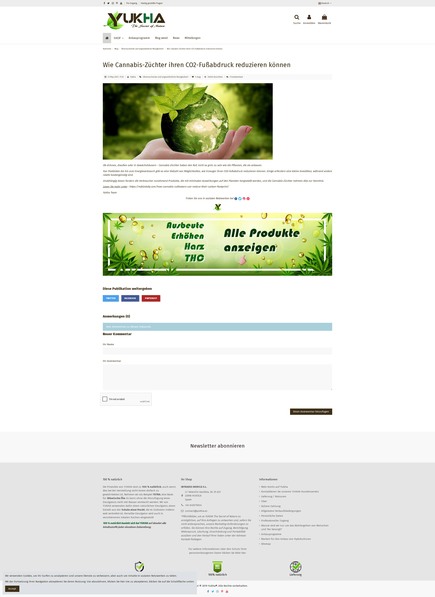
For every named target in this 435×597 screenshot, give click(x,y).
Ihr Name (108, 344)
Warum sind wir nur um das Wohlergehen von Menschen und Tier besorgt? (295, 527)
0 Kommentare (236, 77)
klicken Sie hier (116, 581)
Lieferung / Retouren (273, 496)
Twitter (111, 298)
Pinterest (151, 298)
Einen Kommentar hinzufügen (311, 411)
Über (264, 501)
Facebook (130, 298)
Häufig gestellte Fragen (152, 3)
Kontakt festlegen (191, 539)
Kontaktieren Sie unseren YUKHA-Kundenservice (290, 491)
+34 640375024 (193, 505)
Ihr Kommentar (112, 361)
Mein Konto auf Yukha (274, 486)
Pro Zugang (132, 3)
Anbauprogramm (271, 534)
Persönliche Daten (272, 515)
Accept (12, 588)
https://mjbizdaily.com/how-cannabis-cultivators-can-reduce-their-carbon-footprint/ (179, 186)
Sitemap (266, 543)
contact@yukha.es (196, 510)
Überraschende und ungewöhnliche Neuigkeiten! (166, 77)
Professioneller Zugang (275, 520)
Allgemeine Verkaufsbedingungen (281, 510)
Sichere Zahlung (271, 506)
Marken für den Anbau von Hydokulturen (286, 538)
